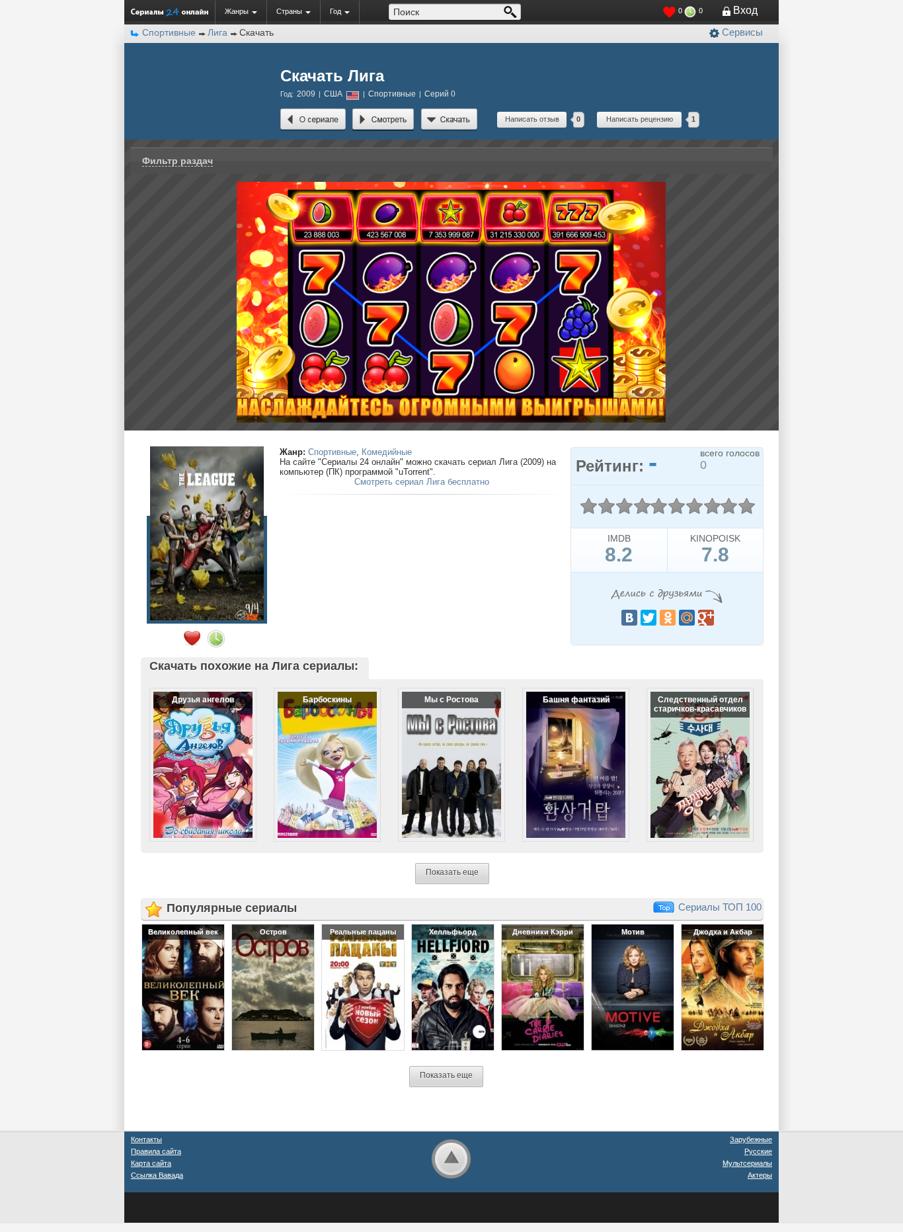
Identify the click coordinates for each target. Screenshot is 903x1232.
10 (746, 506)
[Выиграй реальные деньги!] (451, 186)
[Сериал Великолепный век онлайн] (183, 986)
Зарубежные (751, 1139)
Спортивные (332, 452)
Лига (217, 32)
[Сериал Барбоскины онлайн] (319, 754)
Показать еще (452, 872)
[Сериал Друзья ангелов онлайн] (194, 754)
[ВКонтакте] (629, 618)
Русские (758, 1151)
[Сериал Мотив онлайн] (633, 986)
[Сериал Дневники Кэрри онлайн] (543, 986)
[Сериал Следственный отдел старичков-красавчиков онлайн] (691, 754)
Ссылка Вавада (157, 1175)
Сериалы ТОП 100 (720, 907)
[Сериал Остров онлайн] (273, 986)
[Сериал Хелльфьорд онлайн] (453, 986)
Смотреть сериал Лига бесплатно (421, 482)
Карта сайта (151, 1163)
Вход (745, 10)
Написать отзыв (532, 119)
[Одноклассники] (668, 618)
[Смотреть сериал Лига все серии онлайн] (383, 119)
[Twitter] (648, 618)
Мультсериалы (747, 1163)
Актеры (760, 1175)
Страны (289, 11)
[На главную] (169, 12)
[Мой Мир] (687, 618)
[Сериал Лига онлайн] (313, 119)
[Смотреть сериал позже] (216, 639)
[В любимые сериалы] (192, 638)
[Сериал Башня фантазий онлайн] (567, 754)
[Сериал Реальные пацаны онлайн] (363, 986)
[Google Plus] (706, 618)
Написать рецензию (639, 119)
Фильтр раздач (177, 160)
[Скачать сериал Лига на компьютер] (449, 119)
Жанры (237, 11)
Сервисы (742, 32)
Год (335, 11)
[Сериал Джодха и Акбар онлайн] (723, 986)
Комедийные (387, 452)
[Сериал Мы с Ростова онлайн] (443, 754)
